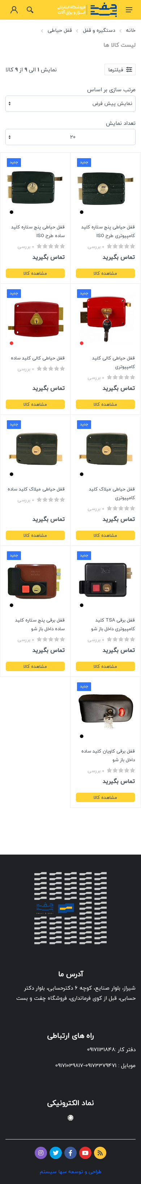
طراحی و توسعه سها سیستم (71, 1171)
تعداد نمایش (121, 123)
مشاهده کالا (105, 273)
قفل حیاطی (60, 30)
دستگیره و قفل (99, 30)
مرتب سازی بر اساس (111, 89)
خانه (131, 30)
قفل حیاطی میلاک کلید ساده (36, 489)
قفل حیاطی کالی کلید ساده (38, 358)
